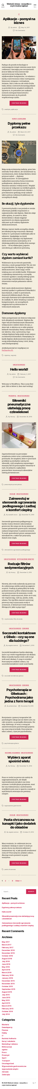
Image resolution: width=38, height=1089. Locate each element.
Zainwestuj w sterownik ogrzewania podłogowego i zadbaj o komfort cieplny (19, 504)
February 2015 (7, 1009)
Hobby (4, 1033)
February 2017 (7, 947)
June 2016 (6, 964)
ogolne (12, 494)
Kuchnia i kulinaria (12, 753)
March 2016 (6, 972)
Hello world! (19, 369)
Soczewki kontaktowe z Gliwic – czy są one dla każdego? (19, 637)
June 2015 (6, 997)
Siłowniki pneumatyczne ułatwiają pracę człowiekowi (19, 406)
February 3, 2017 (25, 374)
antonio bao (13, 706)
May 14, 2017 (25, 27)
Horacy (12, 417)
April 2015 (6, 1003)
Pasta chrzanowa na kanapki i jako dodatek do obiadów (19, 823)
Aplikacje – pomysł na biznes (19, 21)
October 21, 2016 (28, 832)
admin (15, 27)
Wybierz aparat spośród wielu (19, 759)
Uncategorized (19, 364)
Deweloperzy (7, 1027)
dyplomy (7, 355)
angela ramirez (13, 645)
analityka (7, 109)
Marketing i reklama (10, 1044)
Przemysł (12, 396)
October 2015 (7, 986)
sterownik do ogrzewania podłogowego (17, 550)
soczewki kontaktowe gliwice (13, 676)
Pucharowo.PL (7, 350)
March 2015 (6, 1006)
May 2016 (6, 967)
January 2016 (7, 978)
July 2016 (6, 961)
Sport (4, 1058)
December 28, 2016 (25, 417)
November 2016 (8, 953)
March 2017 (6, 945)
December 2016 (8, 950)
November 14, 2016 (25, 766)
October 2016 (7, 956)
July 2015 (6, 995)
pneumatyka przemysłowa (13, 484)
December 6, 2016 (26, 572)
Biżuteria (5, 1025)
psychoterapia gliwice (11, 743)
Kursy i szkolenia (19, 119)
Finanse (5, 1030)
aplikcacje (14, 109)
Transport (6, 1061)
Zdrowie (25, 628)
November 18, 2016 (27, 706)
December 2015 (8, 981)
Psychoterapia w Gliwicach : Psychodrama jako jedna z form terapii (19, 695)
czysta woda (8, 619)
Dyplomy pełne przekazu (19, 125)
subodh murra (12, 515)
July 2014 (6, 1014)
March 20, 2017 (25, 132)
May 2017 (6, 942)
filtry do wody (18, 619)
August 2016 (7, 959)
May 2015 (6, 1000)
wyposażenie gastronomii (12, 806)
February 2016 (7, 975)
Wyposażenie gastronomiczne (14, 1066)
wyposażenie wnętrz (25, 559)
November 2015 (8, 984)
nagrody (13, 355)
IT (19, 14)
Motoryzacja (7, 1047)
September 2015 (8, 989)
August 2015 (7, 992)
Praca (4, 1052)
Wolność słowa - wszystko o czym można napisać (19, 5)
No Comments (20, 30)
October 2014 (7, 1011)
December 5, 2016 (28, 645)
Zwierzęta (6, 1075)
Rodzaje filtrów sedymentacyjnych (19, 566)
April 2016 (6, 970)
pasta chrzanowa (10, 869)
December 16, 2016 (28, 515)
